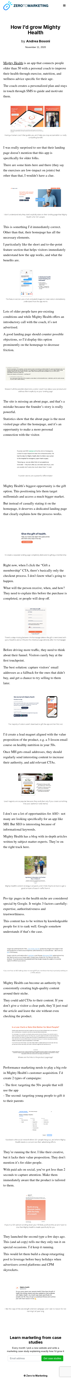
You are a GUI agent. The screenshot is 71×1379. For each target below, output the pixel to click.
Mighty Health (13, 63)
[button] (64, 6)
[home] (25, 6)
